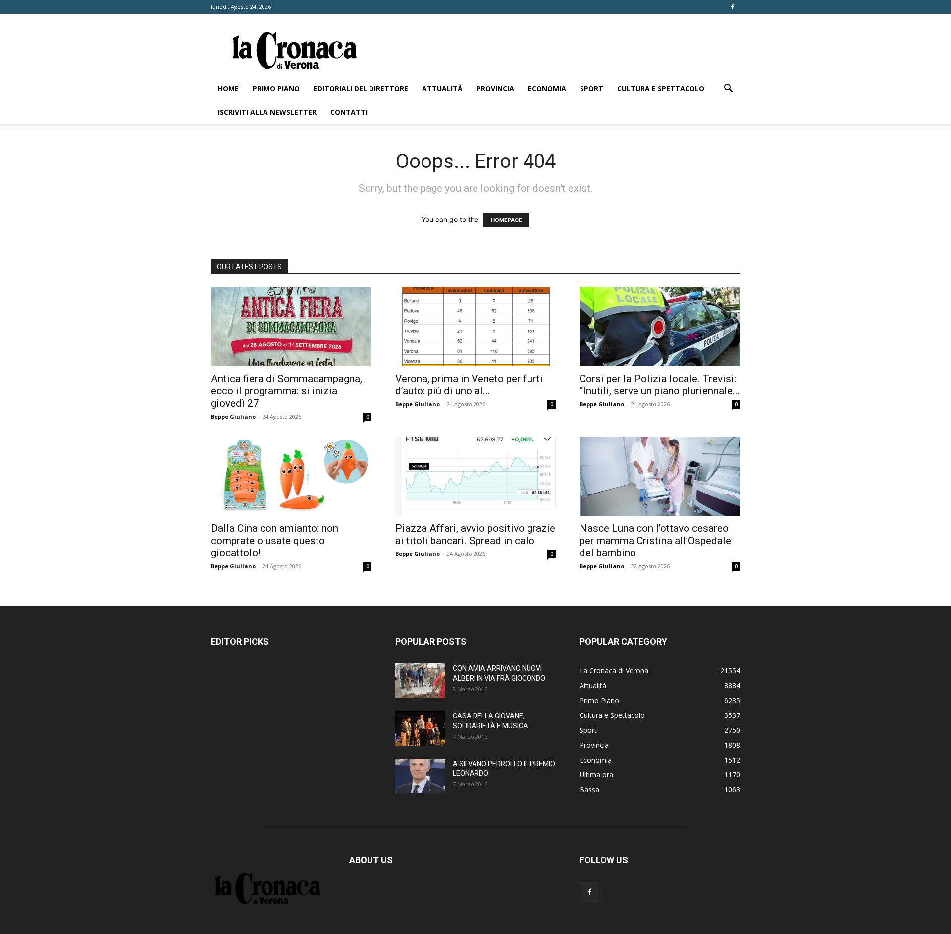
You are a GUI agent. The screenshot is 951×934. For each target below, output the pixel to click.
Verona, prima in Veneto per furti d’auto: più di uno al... (469, 385)
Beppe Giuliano (233, 416)
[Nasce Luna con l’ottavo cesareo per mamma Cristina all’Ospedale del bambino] (660, 476)
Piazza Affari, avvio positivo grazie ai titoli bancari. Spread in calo (475, 534)
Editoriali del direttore (361, 88)
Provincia (495, 88)
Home (228, 88)
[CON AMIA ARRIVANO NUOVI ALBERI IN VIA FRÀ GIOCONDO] (420, 680)
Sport (591, 88)
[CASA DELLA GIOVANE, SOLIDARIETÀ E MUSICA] (420, 728)
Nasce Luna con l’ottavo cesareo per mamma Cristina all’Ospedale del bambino (655, 540)
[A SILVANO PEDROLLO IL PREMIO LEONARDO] (420, 776)
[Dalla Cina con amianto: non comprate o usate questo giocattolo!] (291, 476)
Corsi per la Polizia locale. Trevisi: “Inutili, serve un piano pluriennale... (660, 385)
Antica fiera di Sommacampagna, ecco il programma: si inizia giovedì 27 (286, 391)
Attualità (442, 88)
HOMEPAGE (506, 220)
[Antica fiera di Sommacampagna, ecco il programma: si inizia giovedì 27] (291, 326)
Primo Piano (276, 88)
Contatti (349, 112)
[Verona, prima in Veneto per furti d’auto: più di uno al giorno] (475, 326)
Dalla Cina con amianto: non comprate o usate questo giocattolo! (274, 540)
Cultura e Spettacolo (660, 88)
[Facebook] (732, 7)
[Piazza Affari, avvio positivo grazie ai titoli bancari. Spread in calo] (475, 476)
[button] (728, 89)
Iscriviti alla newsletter (267, 112)
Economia (547, 88)
